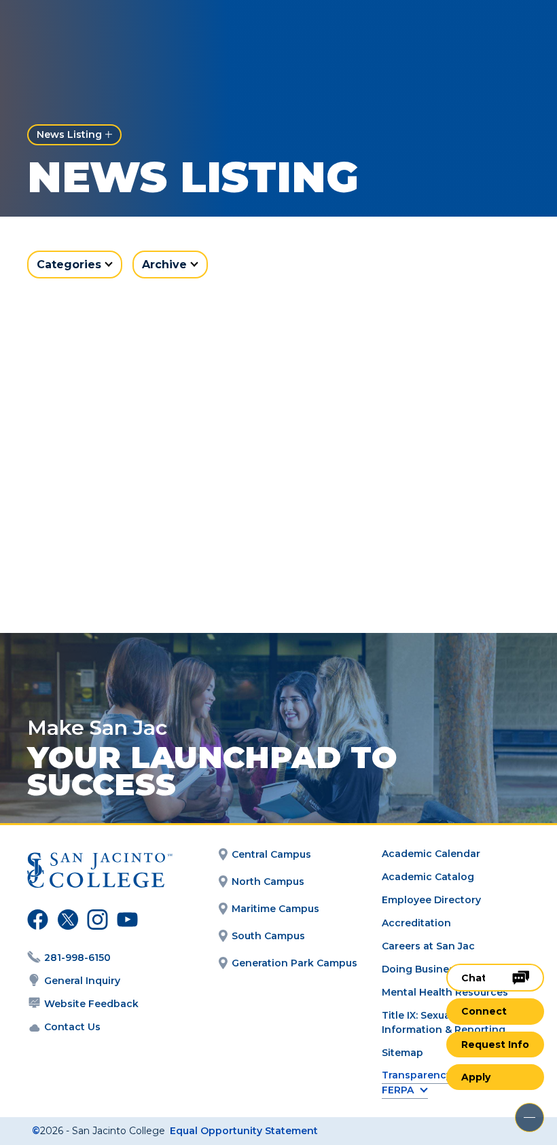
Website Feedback (91, 1004)
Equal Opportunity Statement (244, 1131)
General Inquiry (82, 981)
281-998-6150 (77, 957)
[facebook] (36, 921)
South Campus (268, 936)
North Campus (268, 881)
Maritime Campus (275, 909)
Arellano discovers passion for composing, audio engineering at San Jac (139, 544)
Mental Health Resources (445, 992)
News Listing (69, 134)
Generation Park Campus (294, 963)
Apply (475, 1077)
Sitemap (402, 1053)
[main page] (89, 31)
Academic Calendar (431, 854)
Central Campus (271, 854)
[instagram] (96, 921)
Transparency (417, 1075)
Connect (484, 1011)
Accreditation (416, 923)
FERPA (398, 1090)
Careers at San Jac (428, 946)
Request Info (495, 1044)
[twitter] (66, 921)
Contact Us (72, 1027)
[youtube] (124, 921)
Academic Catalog (428, 877)
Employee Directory (431, 900)
